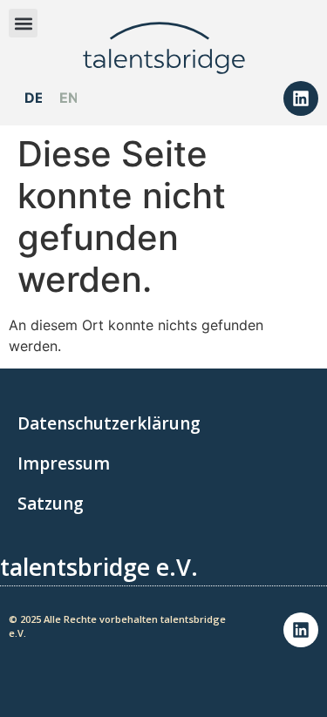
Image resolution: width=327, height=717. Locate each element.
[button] (23, 23)
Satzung (50, 503)
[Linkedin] (300, 98)
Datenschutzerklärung (109, 423)
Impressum (63, 463)
